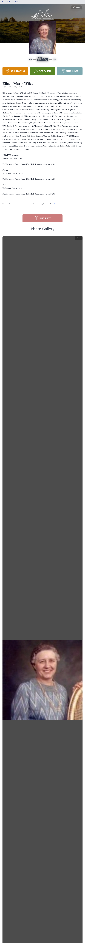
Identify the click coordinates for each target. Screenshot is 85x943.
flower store (58, 203)
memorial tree (27, 203)
